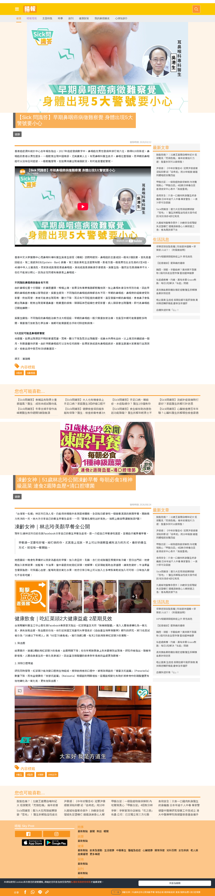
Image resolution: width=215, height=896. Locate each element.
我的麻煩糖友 (102, 18)
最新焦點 (83, 831)
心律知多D (121, 18)
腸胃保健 (160, 850)
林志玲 (53, 774)
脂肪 (30, 774)
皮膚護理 (83, 854)
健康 (18, 18)
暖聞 (106, 831)
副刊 (71, 18)
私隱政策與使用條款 (81, 881)
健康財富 (84, 18)
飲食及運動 (96, 850)
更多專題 (95, 854)
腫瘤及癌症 (134, 850)
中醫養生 (121, 850)
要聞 (92, 831)
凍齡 (41, 774)
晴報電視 (32, 18)
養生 (19, 774)
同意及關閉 (174, 883)
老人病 (194, 850)
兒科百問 (172, 850)
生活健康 (109, 850)
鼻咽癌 (31, 372)
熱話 (99, 831)
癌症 (19, 372)
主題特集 (47, 18)
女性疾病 (183, 850)
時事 (60, 18)
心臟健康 (148, 850)
